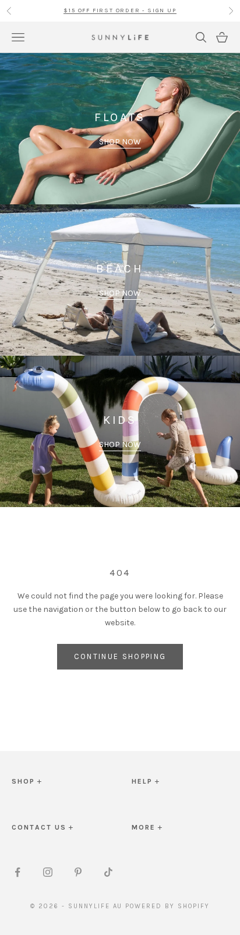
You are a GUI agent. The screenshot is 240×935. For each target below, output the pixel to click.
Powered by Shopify (167, 906)
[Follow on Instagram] (48, 872)
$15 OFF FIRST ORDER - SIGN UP (119, 10)
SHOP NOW (120, 142)
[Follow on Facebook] (17, 872)
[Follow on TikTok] (108, 872)
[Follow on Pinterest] (78, 872)
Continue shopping (120, 656)
